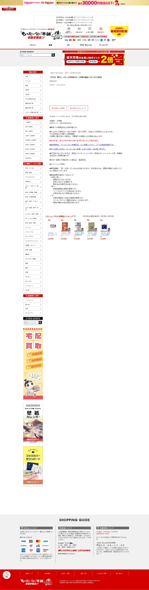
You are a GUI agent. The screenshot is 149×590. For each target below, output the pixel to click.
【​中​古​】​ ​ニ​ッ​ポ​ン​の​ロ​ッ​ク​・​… (52, 235)
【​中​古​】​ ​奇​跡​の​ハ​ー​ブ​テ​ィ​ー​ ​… (66, 235)
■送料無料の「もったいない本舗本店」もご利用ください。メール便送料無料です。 (82, 145)
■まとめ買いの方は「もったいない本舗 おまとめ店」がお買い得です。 (78, 149)
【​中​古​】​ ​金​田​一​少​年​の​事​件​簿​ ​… (105, 235)
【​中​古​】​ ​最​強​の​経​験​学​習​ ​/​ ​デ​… (79, 235)
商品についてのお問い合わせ (61, 116)
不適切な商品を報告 (80, 116)
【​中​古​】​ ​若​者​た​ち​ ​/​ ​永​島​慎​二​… (92, 235)
